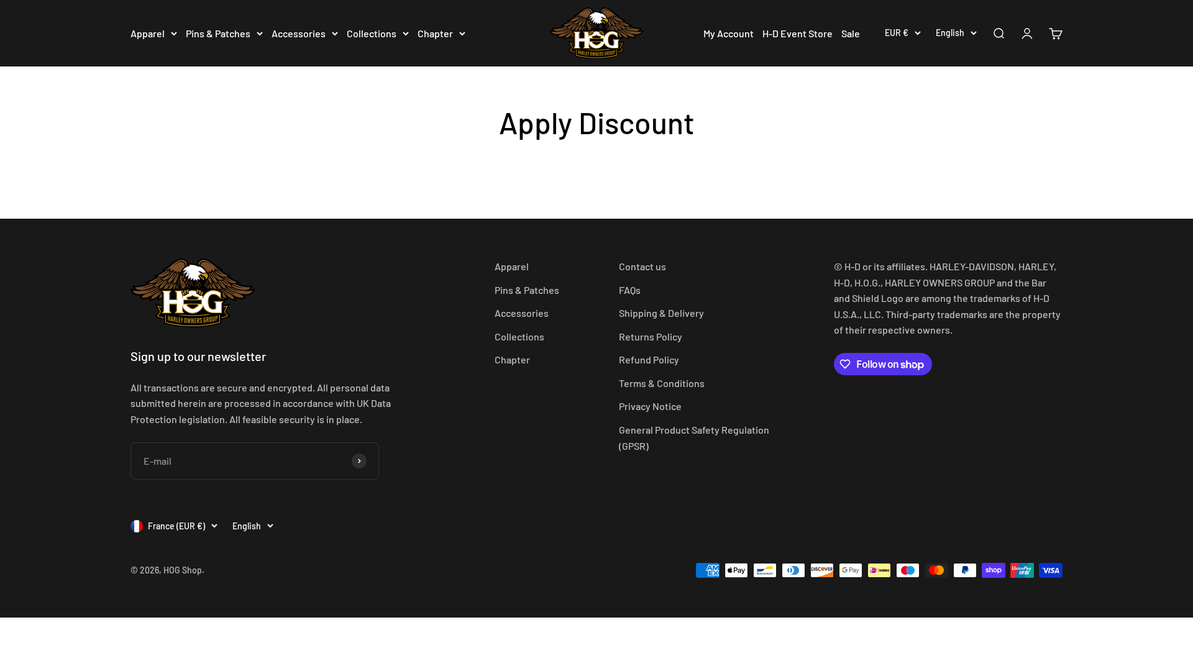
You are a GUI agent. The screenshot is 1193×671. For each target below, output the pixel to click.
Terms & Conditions (662, 383)
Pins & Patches (218, 33)
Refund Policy (649, 359)
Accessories (299, 33)
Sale (850, 33)
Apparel (147, 33)
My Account (728, 33)
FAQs (630, 290)
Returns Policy (650, 336)
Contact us (642, 266)
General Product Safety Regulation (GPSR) (694, 438)
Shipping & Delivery (661, 313)
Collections (371, 33)
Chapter (435, 33)
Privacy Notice (650, 406)
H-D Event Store (797, 33)
